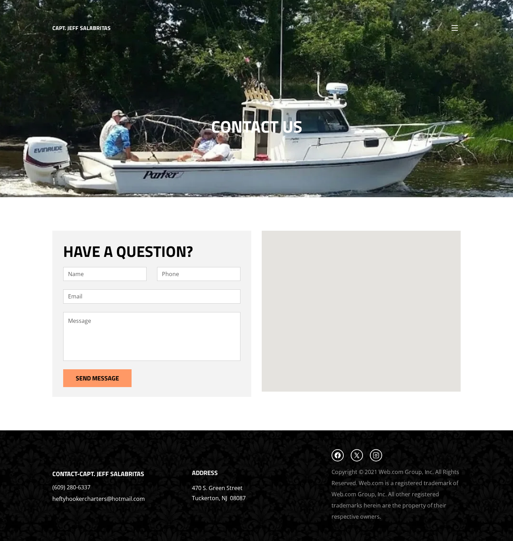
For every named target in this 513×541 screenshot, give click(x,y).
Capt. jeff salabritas (81, 28)
